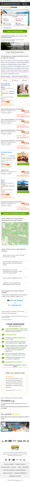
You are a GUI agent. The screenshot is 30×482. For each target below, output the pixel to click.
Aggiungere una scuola (15, 476)
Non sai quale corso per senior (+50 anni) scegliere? (13, 291)
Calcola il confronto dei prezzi (15, 31)
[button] (1, 1)
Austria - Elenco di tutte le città (14, 52)
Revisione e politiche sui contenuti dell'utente (14, 470)
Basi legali (25, 467)
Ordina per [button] (16, 80)
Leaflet (20, 244)
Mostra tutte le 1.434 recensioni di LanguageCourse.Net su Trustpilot (15, 407)
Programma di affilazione (20, 473)
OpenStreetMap (25, 244)
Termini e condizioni (9, 464)
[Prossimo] (28, 76)
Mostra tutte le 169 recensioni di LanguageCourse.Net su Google (15, 417)
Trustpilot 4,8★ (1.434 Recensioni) (12, 3)
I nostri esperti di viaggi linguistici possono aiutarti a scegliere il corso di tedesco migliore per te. (14, 295)
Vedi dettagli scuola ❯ (23, 95)
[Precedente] (1, 76)
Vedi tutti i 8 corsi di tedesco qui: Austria (14, 213)
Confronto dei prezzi (5, 76)
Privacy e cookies (5, 467)
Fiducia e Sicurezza (7, 473)
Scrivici (19, 467)
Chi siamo (13, 467)
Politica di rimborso (20, 464)
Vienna (3, 319)
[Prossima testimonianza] (27, 382)
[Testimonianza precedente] (3, 382)
